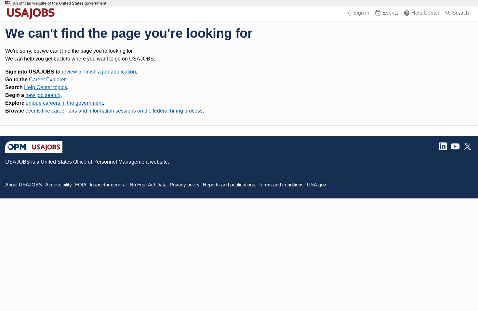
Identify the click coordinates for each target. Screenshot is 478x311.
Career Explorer (47, 79)
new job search (42, 95)
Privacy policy (185, 184)
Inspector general (108, 184)
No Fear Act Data (148, 184)
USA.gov (316, 184)
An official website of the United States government (59, 3)
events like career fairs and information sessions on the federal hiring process (114, 111)
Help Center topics (45, 87)
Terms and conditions (281, 184)
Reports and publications (229, 184)
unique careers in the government (64, 103)
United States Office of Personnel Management (95, 162)
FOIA (80, 184)
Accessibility (58, 184)
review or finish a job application (99, 71)
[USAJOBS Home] (32, 14)
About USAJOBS (23, 184)
